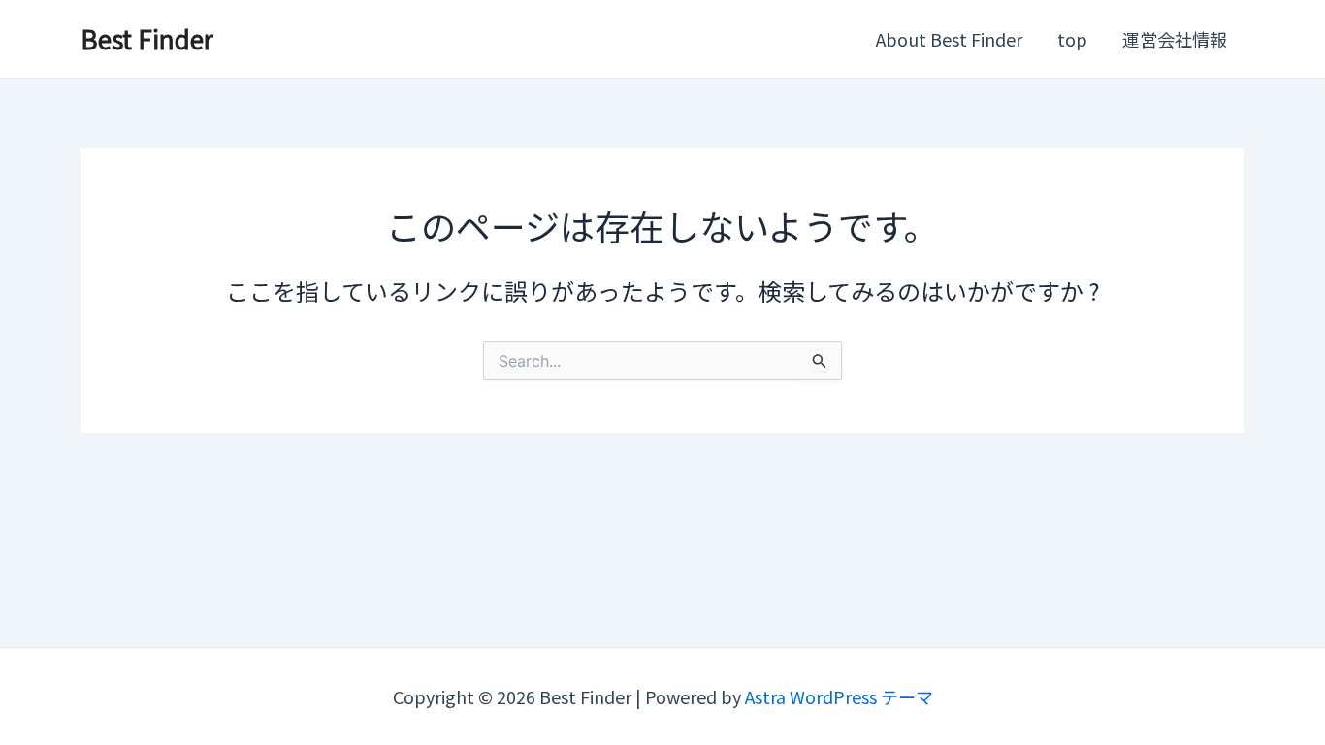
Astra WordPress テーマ (839, 696)
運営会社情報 (1174, 38)
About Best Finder (949, 38)
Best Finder (147, 38)
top (1072, 38)
